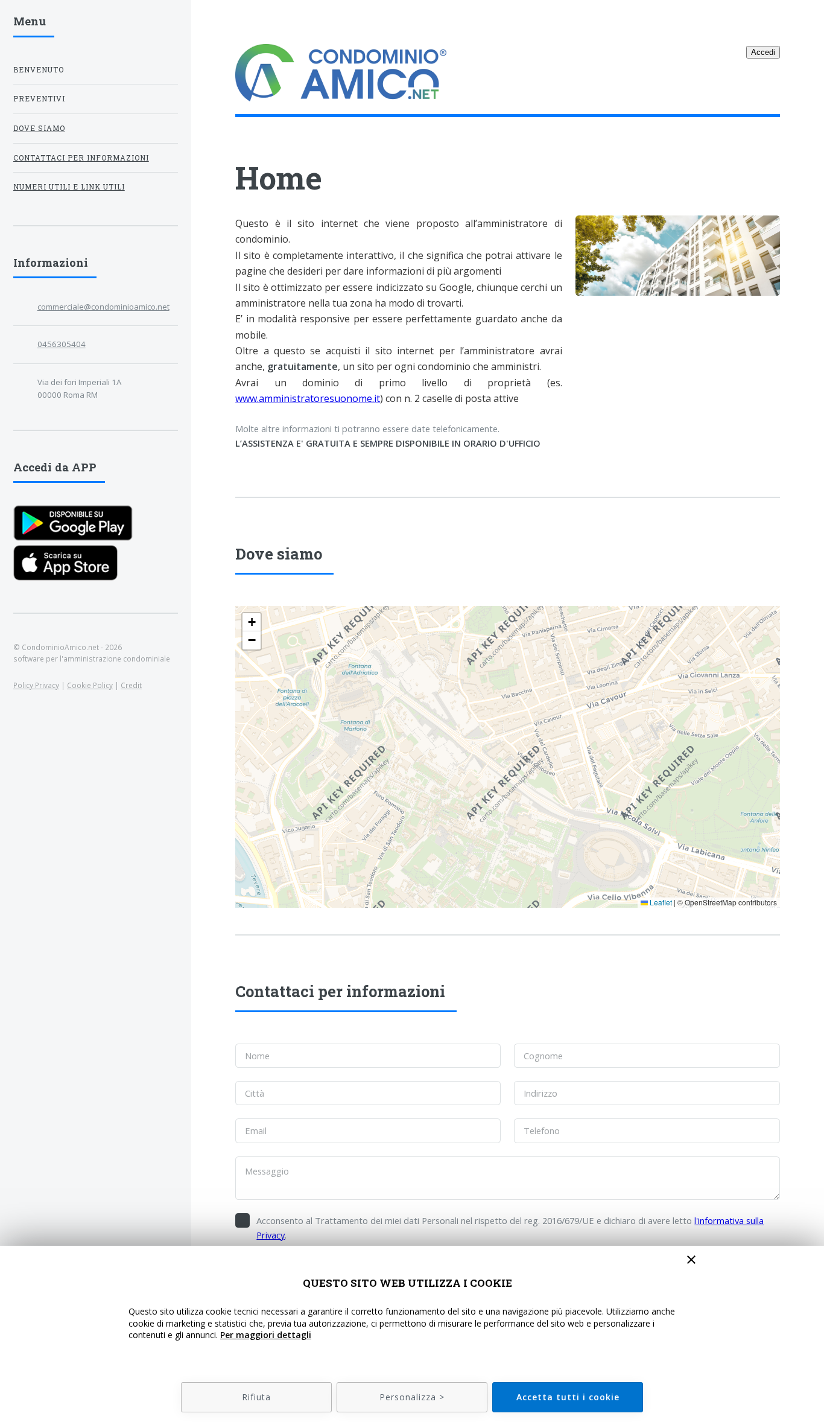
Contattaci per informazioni (81, 157)
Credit (131, 685)
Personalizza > (412, 1397)
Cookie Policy (90, 685)
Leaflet (660, 902)
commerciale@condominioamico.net (103, 306)
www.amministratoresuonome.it (307, 398)
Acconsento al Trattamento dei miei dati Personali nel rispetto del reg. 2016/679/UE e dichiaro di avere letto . (510, 1227)
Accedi (763, 52)
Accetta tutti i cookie (568, 1397)
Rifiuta (256, 1397)
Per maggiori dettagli (265, 1335)
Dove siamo (39, 128)
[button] (251, 622)
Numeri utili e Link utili (69, 186)
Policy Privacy (36, 685)
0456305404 (61, 344)
